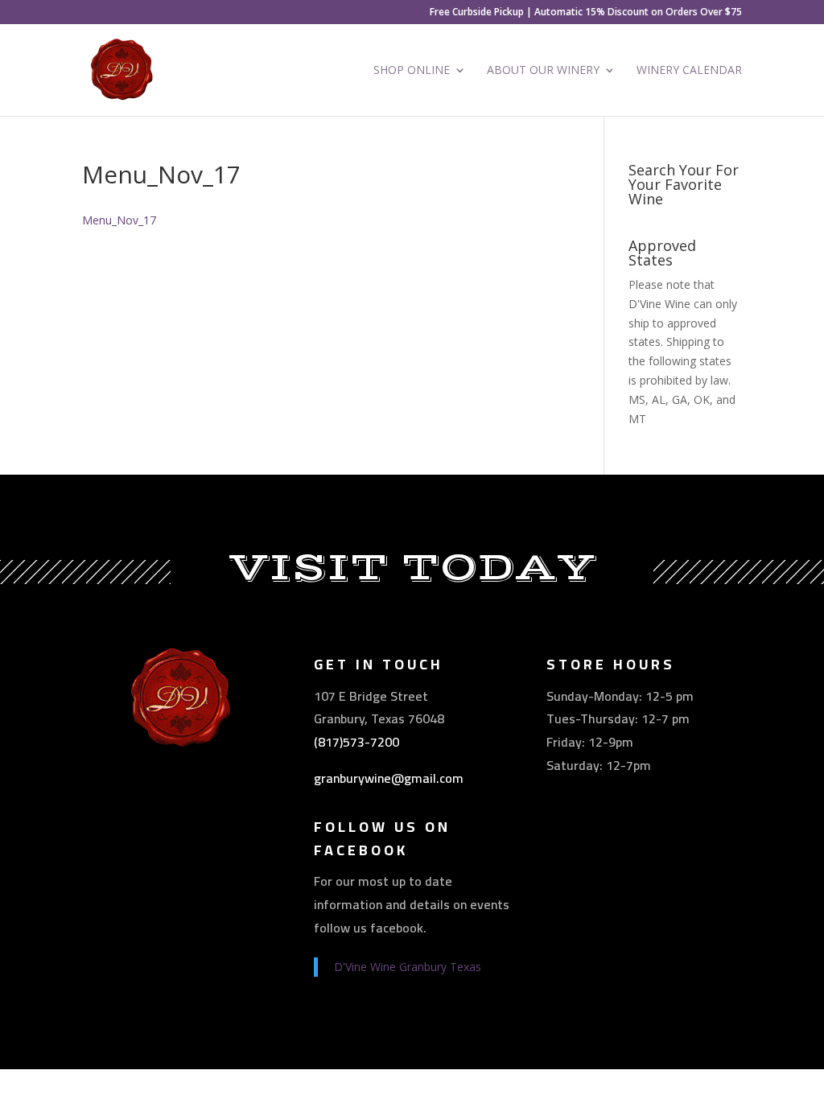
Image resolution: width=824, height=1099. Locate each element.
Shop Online (411, 70)
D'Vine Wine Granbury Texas (407, 966)
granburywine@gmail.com (389, 778)
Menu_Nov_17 (119, 220)
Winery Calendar (689, 70)
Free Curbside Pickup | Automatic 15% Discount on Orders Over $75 (586, 13)
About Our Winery (543, 70)
